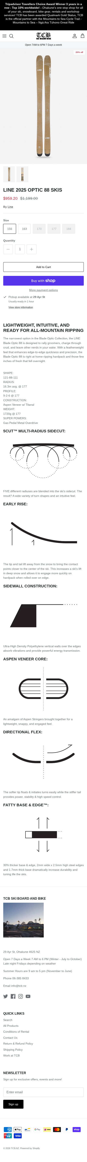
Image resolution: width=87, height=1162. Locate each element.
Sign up (13, 1104)
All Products (10, 1025)
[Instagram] (20, 996)
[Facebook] (13, 996)
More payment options (43, 290)
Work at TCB (11, 1055)
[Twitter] (5, 996)
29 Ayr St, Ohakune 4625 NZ (21, 951)
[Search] (13, 36)
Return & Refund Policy (18, 1043)
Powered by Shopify (30, 1148)
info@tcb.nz (18, 985)
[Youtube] (28, 996)
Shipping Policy (13, 1049)
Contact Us (10, 1037)
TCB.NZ (15, 1148)
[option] (43, 106)
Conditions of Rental (16, 1031)
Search (7, 1020)
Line (10, 206)
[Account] (73, 36)
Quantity (9, 240)
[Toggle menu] (4, 36)
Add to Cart (43, 267)
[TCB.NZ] (43, 36)
